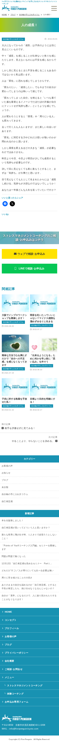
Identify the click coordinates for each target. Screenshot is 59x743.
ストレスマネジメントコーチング (24, 685)
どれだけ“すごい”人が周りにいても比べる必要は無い (28, 570)
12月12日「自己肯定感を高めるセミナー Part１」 (27, 563)
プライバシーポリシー (16, 652)
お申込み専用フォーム (16, 701)
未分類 (5, 487)
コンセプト (11, 620)
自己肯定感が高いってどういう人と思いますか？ (26, 528)
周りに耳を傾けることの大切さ (17, 578)
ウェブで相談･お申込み (31, 253)
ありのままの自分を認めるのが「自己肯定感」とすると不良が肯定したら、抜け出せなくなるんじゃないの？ (29, 587)
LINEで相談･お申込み (31, 268)
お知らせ (6, 473)
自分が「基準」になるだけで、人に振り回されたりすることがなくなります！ (29, 598)
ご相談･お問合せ (13, 669)
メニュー (9, 677)
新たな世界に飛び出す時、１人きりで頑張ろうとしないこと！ (29, 537)
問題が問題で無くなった (14, 556)
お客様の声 (7, 466)
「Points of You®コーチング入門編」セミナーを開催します (29, 547)
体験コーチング (15, 693)
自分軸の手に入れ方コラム (13, 39)
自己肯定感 (7, 501)
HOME (8, 612)
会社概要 (9, 661)
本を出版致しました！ (13, 520)
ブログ (5, 480)
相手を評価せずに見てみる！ (20, 428)
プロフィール (12, 628)
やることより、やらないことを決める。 (33, 441)
